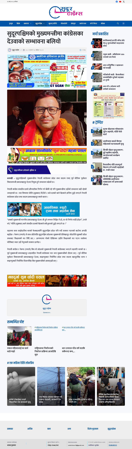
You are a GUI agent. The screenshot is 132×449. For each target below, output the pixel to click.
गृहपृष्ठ (11, 23)
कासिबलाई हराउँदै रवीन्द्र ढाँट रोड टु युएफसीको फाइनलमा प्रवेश (114, 43)
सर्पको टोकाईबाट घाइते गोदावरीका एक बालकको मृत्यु (20, 401)
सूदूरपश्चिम (38, 23)
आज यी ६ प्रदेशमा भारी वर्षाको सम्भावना (111, 88)
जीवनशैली (64, 23)
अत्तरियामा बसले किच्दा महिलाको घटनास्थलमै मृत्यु (113, 142)
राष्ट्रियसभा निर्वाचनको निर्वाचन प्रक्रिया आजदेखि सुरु (45, 351)
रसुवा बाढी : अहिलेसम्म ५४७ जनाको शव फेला (113, 56)
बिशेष (18, 23)
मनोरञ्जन (83, 23)
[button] (118, 24)
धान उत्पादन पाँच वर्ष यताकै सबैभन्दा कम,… (73, 349)
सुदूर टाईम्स (15, 50)
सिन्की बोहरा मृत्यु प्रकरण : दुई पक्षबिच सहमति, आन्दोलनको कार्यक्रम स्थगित (113, 154)
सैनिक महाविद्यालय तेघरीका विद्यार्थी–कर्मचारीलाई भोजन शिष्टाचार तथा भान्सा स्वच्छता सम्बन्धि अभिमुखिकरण (109, 398)
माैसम (103, 23)
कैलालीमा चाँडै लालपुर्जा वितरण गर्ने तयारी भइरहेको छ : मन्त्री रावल (113, 167)
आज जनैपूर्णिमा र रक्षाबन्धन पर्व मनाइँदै (113, 67)
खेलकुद (73, 23)
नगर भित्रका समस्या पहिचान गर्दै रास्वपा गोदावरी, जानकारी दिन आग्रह (50, 399)
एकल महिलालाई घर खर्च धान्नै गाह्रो (17, 349)
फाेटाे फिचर (93, 23)
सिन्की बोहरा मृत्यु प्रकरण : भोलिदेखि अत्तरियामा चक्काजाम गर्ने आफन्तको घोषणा (113, 180)
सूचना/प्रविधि (53, 23)
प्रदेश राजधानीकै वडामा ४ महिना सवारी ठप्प (80, 401)
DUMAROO (113, 445)
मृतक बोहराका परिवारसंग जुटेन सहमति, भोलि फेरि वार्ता (113, 131)
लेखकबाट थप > (47, 313)
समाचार (26, 23)
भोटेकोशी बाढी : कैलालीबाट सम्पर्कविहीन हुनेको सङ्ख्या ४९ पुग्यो (113, 77)
